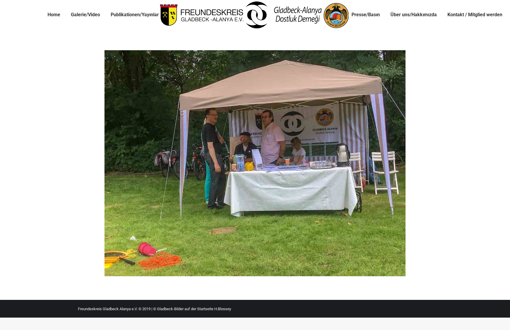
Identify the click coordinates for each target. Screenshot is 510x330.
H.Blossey (222, 309)
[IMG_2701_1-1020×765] (255, 163)
